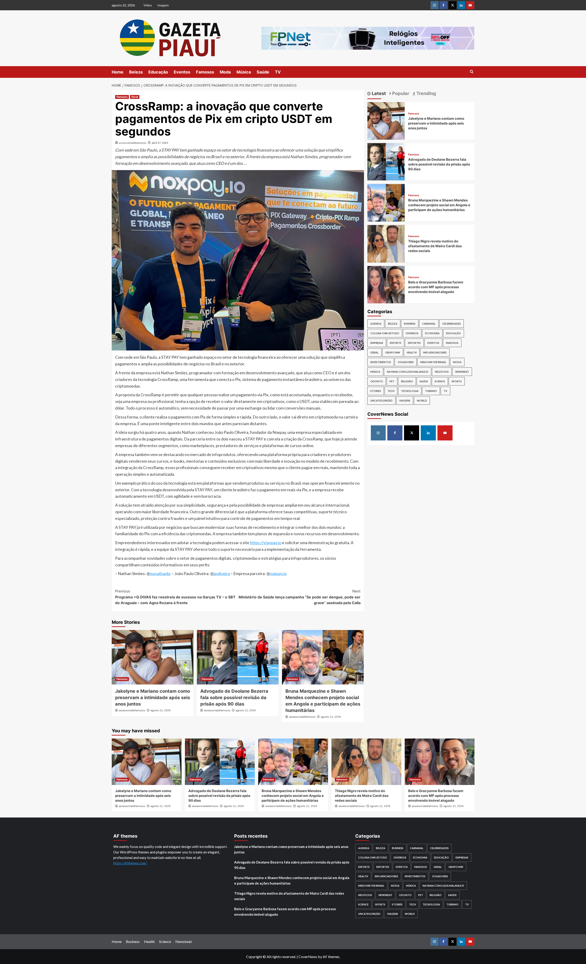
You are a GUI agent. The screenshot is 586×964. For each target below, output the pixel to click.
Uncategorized (381, 400)
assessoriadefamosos (132, 142)
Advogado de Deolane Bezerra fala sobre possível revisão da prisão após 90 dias (234, 697)
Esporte (395, 342)
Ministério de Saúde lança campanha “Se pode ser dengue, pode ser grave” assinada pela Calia (300, 597)
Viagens (404, 400)
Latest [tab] (378, 93)
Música (243, 72)
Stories (375, 390)
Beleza (136, 72)
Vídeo (148, 5)
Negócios (442, 371)
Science (440, 381)
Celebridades (451, 323)
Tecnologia (409, 390)
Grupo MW (392, 352)
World (422, 400)
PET (392, 381)
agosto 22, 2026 (160, 710)
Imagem (163, 5)
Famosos (205, 72)
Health (412, 352)
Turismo (431, 390)
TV (278, 72)
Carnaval (429, 323)
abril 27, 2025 (160, 142)
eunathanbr (160, 573)
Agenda (375, 323)
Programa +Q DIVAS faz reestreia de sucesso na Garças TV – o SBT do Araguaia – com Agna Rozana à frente (175, 597)
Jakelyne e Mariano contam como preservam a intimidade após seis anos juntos (152, 697)
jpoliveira (222, 573)
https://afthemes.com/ (130, 863)
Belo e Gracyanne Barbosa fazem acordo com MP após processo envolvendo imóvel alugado (435, 287)
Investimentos (380, 362)
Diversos (412, 333)
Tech (391, 390)
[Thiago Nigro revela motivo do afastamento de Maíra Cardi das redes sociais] (386, 243)
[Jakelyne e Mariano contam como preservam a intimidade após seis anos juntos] (152, 657)
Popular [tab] (400, 93)
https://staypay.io (265, 542)
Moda (225, 72)
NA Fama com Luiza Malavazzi (407, 371)
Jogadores (406, 362)
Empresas (376, 342)
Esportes (414, 342)
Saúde (263, 72)
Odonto (376, 381)
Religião (407, 381)
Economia (432, 333)
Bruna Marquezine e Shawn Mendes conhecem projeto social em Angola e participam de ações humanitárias (439, 205)
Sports (457, 381)
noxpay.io (278, 573)
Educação (158, 72)
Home (117, 72)
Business (409, 323)
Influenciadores (435, 352)
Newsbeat (462, 371)
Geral (134, 96)
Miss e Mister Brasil (433, 362)
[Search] (472, 72)
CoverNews (307, 956)
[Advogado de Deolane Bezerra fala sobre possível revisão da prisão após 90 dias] (238, 657)
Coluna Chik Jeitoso (384, 333)
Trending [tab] (425, 93)
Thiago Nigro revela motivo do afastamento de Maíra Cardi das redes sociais (435, 246)
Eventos (182, 72)
